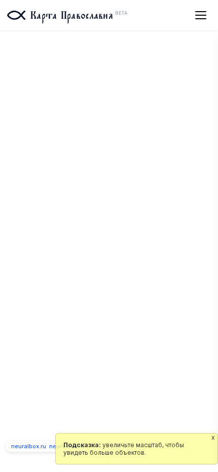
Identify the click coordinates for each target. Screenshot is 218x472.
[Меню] (201, 15)
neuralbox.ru (28, 446)
